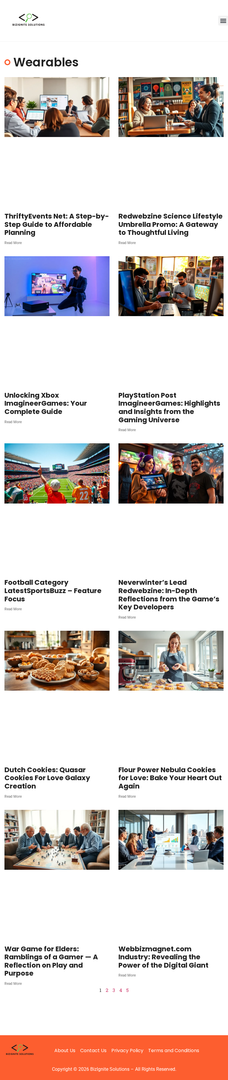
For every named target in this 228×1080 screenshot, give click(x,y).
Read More (13, 243)
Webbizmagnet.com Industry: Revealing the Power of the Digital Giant (163, 957)
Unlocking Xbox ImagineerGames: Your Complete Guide (45, 403)
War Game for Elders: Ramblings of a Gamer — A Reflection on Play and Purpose (51, 961)
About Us (64, 1050)
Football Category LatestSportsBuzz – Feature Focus (53, 590)
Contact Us (93, 1050)
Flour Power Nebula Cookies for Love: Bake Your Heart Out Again (170, 778)
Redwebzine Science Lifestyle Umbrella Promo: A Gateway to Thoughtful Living (170, 224)
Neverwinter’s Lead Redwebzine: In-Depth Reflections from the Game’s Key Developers (168, 595)
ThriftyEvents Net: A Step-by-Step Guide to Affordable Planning (56, 224)
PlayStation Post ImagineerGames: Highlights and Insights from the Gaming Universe (169, 408)
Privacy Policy (127, 1050)
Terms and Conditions (173, 1050)
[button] (223, 21)
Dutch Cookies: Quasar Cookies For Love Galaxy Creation (47, 778)
